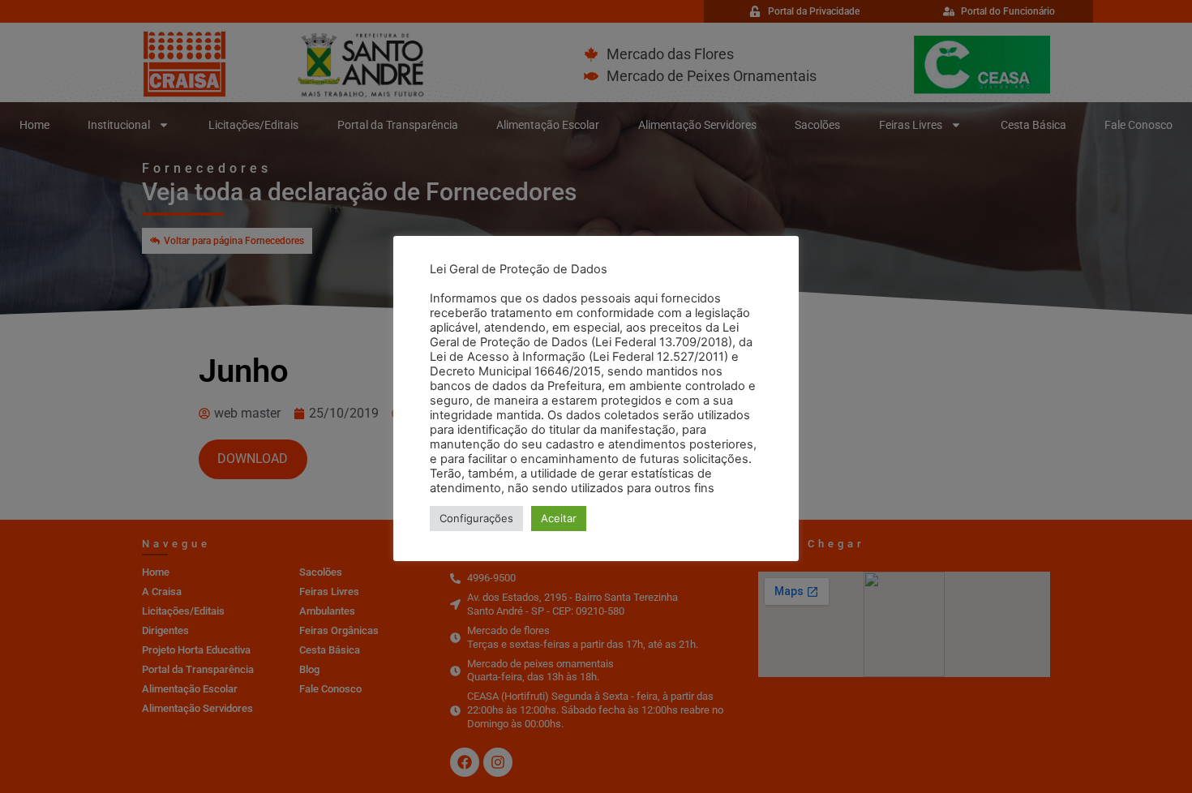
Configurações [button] (476, 518)
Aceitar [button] (559, 518)
